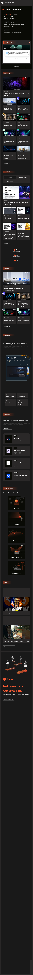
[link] (18, 98)
